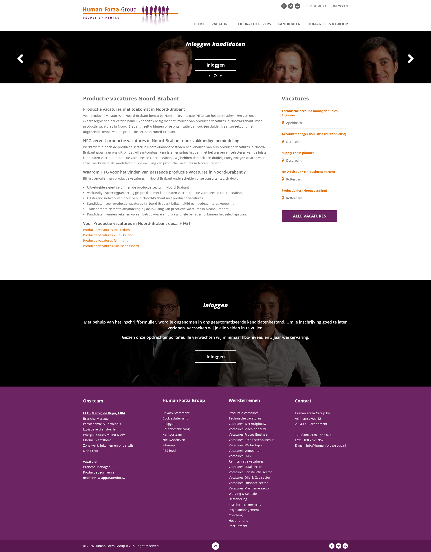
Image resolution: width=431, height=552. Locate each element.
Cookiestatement (175, 418)
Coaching (236, 515)
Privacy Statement (176, 413)
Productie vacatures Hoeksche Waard (111, 246)
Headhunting (238, 520)
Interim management (245, 504)
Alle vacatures (309, 216)
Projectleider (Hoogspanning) (304, 190)
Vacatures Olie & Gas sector (249, 477)
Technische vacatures (245, 418)
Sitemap (169, 445)
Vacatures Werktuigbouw (247, 424)
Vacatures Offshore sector (248, 483)
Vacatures (221, 24)
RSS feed (169, 450)
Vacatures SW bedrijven (246, 445)
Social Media (316, 6)
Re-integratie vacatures (246, 461)
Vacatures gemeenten (245, 450)
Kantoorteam (172, 434)
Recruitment (238, 526)
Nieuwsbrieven (174, 440)
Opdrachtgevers (254, 24)
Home (199, 24)
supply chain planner (298, 153)
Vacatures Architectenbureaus (251, 440)
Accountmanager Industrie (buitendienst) (314, 134)
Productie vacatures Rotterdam (106, 230)
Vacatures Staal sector (245, 467)
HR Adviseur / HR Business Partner (308, 172)
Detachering (238, 499)
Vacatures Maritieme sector (249, 488)
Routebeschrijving (176, 429)
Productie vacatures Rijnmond (105, 240)
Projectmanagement (244, 510)
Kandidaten (289, 24)
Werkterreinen (244, 400)
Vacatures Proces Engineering (251, 434)
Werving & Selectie (243, 493)
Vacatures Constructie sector (250, 472)
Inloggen (340, 6)
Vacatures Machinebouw (247, 429)
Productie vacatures (244, 413)
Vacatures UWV (240, 456)
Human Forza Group (328, 24)
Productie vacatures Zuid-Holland (108, 235)
